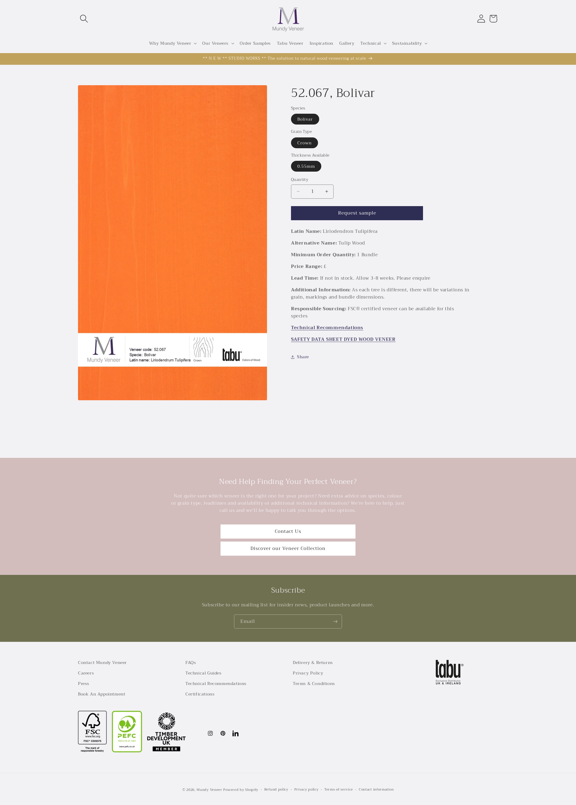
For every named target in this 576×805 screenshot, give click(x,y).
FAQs (190, 662)
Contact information (376, 789)
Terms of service (338, 789)
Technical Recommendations (327, 328)
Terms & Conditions (314, 683)
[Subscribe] (335, 621)
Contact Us (288, 531)
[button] (84, 18)
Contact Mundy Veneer (102, 662)
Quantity (299, 180)
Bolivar (305, 119)
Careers (86, 673)
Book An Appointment (101, 694)
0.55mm (306, 166)
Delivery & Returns (313, 662)
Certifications (199, 694)
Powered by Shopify (240, 790)
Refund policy (276, 789)
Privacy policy (306, 789)
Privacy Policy (308, 673)
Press (83, 683)
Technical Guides (203, 673)
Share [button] (303, 356)
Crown (304, 142)
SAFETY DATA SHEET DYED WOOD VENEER (343, 339)
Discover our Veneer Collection (288, 548)
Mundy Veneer (209, 790)
